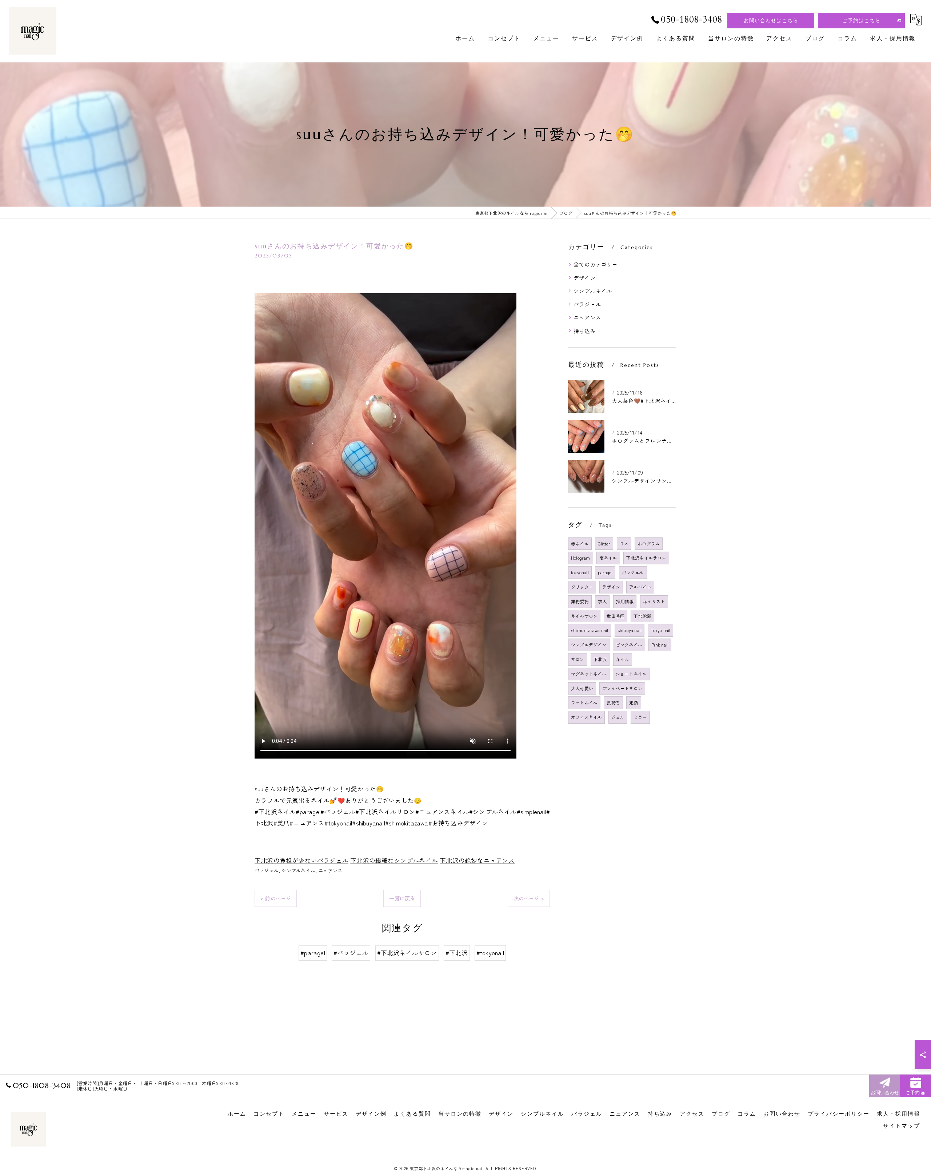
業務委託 (580, 601)
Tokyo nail (660, 630)
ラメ (624, 543)
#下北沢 (456, 952)
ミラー (640, 717)
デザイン (585, 277)
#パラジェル (350, 952)
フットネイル (584, 702)
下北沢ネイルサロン (646, 558)
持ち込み (585, 331)
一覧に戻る (402, 898)
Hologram (580, 558)
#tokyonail (490, 952)
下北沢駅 (642, 616)
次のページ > (529, 898)
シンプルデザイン (589, 644)
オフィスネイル (586, 717)
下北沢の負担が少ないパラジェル (301, 860)
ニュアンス (330, 870)
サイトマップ (901, 1126)
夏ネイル (608, 558)
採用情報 (625, 601)
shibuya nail (630, 630)
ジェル (618, 717)
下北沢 (600, 659)
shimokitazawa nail (589, 630)
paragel (605, 572)
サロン (577, 659)
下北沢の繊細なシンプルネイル (394, 860)
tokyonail (580, 572)
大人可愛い (582, 688)
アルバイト (640, 587)
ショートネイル (631, 674)
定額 (633, 702)
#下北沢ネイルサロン (407, 952)
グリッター (582, 587)
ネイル (623, 659)
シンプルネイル (298, 870)
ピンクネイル (629, 644)
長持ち (613, 702)
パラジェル (267, 870)
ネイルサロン (584, 616)
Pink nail (659, 644)
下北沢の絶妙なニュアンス (477, 860)
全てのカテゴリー (596, 264)
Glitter (604, 543)
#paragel (312, 952)
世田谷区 (615, 616)
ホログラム (649, 543)
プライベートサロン (622, 688)
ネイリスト (654, 601)
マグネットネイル (589, 674)
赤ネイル (580, 543)
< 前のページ (275, 898)
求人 (602, 601)
